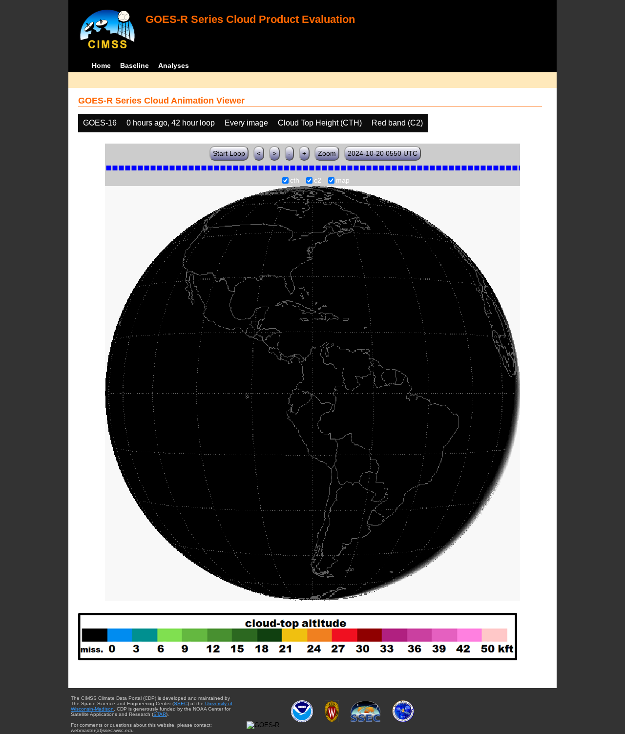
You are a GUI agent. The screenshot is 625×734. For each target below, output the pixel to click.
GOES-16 (100, 123)
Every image (246, 123)
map (343, 181)
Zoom (327, 153)
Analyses (173, 65)
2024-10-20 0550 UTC (382, 153)
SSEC (181, 703)
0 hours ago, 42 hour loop (170, 123)
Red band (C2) (397, 123)
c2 (317, 181)
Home (101, 65)
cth (294, 181)
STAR (159, 714)
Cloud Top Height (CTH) (320, 123)
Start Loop (229, 153)
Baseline (134, 65)
